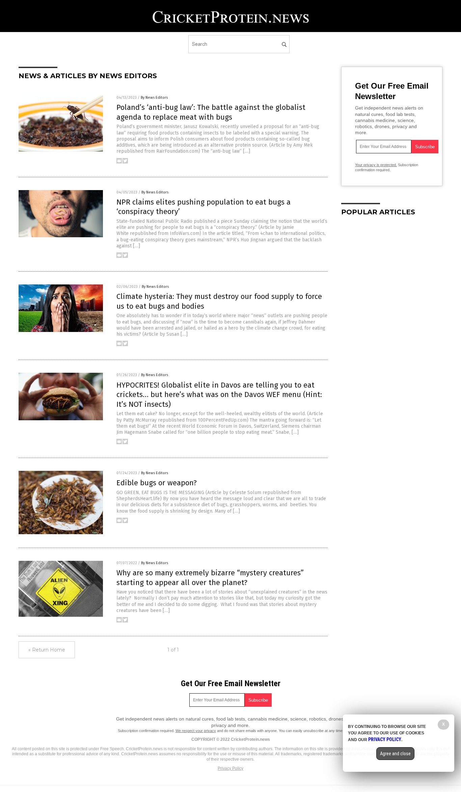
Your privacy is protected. (376, 165)
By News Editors (154, 97)
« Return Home (46, 650)
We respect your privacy (195, 731)
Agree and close (395, 753)
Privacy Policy (230, 768)
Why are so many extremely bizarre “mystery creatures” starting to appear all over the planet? (210, 577)
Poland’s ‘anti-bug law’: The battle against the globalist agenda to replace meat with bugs (210, 112)
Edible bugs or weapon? (156, 482)
